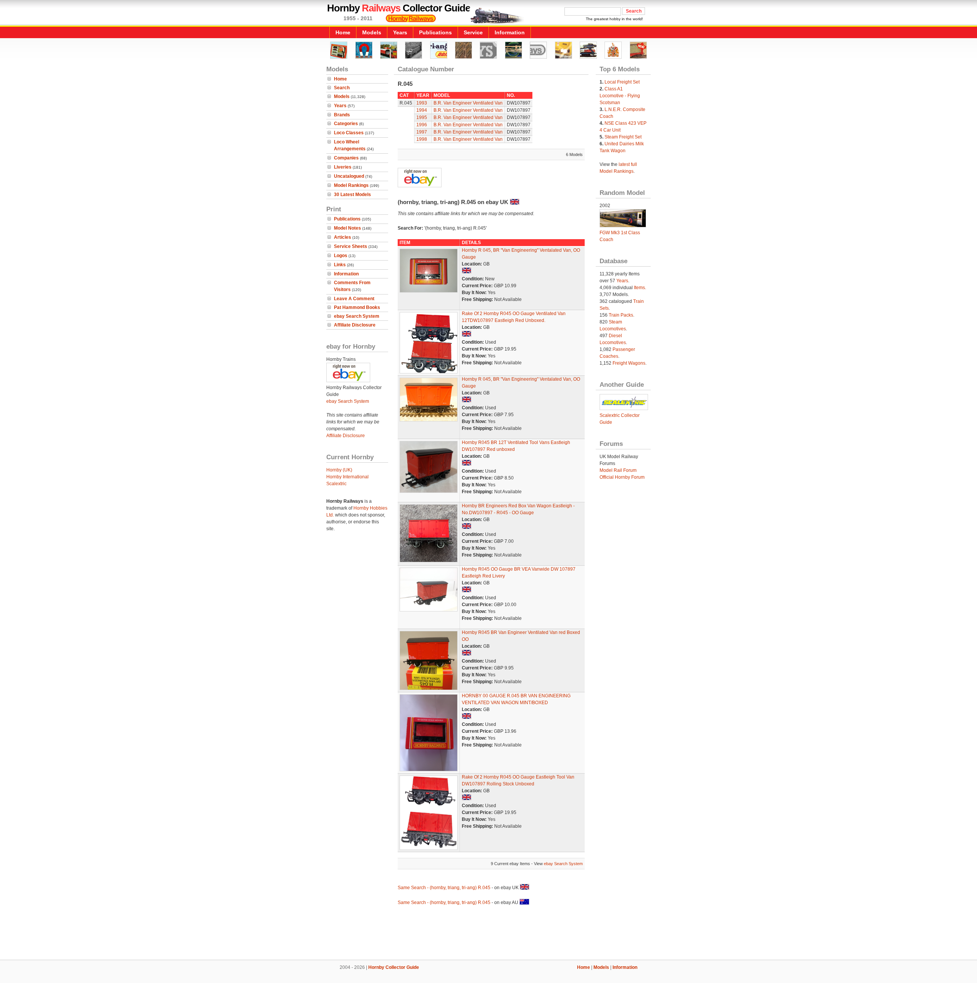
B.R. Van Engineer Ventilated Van (468, 103)
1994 (421, 110)
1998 (421, 139)
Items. (640, 287)
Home (342, 32)
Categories (346, 123)
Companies (346, 158)
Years (400, 32)
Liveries (342, 167)
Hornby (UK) (339, 470)
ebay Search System (356, 316)
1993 (421, 103)
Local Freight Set (622, 82)
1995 (421, 117)
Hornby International (347, 476)
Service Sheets (350, 246)
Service (473, 32)
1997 (421, 132)
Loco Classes (349, 132)
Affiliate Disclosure (355, 325)
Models (371, 32)
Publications (435, 32)
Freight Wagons (629, 363)
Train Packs (621, 315)
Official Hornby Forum (622, 477)
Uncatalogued (349, 176)
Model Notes (347, 228)
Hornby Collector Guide (393, 967)
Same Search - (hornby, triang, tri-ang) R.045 (444, 887)
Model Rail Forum (618, 470)
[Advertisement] (488, 934)
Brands (342, 114)
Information (510, 32)
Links (340, 264)
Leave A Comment (354, 298)
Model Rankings (351, 185)
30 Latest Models (352, 194)
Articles (342, 237)
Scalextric (336, 483)
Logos (340, 255)
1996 (421, 124)
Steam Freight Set (623, 137)
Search (342, 87)
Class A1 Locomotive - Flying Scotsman (620, 95)
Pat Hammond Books (357, 307)
